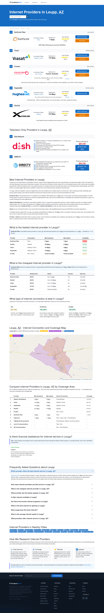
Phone (41, 58)
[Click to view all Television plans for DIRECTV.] (22, 165)
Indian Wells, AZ (48, 531)
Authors (84, 589)
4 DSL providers (44, 331)
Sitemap (70, 598)
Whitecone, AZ (78, 531)
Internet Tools (72, 589)
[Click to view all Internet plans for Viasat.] (21, 57)
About (83, 586)
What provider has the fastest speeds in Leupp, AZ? (30, 493)
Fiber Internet (43, 589)
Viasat (12, 247)
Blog (70, 586)
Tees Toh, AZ (60, 530)
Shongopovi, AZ (13, 531)
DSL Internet (43, 596)
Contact (84, 591)
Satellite (36, 58)
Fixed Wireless (16, 335)
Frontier (12, 254)
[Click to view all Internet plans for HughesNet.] (21, 93)
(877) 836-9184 (82, 111)
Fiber (38, 40)
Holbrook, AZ (64, 531)
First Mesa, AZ (56, 531)
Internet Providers (44, 586)
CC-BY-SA (83, 379)
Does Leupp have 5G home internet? (24, 510)
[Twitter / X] (86, 598)
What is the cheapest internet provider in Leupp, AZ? (30, 489)
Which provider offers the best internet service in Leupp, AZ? (33, 471)
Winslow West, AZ (29, 530)
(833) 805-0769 (82, 55)
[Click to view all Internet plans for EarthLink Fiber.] (21, 39)
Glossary (71, 591)
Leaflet (63, 379)
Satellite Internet (44, 601)
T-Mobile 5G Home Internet (21, 421)
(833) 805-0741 (82, 71)
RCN (55, 603)
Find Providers (57, 575)
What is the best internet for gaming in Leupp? (28, 506)
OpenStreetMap (73, 379)
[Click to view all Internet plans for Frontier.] (21, 73)
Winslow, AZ (20, 530)
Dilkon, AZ (67, 530)
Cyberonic (17, 418)
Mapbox (90, 379)
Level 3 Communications (21, 424)
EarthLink (56, 586)
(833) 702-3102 (83, 167)
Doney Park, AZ (37, 530)
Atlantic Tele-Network (20, 399)
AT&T (55, 591)
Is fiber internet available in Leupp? (24, 497)
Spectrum (56, 593)
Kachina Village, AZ (83, 530)
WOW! (55, 605)
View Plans (82, 41)
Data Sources (72, 593)
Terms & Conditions (17, 599)
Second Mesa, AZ (22, 531)
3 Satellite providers (69, 331)
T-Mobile (56, 601)
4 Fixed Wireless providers (55, 331)
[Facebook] (83, 598)
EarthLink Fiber (14, 241)
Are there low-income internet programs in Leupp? (29, 501)
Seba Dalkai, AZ (45, 530)
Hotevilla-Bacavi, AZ (39, 531)
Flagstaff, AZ (53, 530)
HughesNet (13, 250)
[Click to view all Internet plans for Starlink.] (21, 113)
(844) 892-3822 (83, 148)
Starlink (12, 244)
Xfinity (55, 589)
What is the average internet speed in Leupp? (27, 514)
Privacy (10, 599)
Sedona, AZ (70, 531)
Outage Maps (72, 596)
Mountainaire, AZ (74, 530)
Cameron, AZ (30, 531)
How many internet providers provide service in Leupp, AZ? (32, 484)
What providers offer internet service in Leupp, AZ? (29, 518)
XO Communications (20, 427)
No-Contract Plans (44, 603)
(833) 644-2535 (82, 93)
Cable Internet (43, 593)
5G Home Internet (44, 591)
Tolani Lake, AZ (13, 530)
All (22, 335)
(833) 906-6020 (82, 37)
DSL (36, 74)
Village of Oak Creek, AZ (87, 531)
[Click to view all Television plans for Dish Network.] (22, 146)
